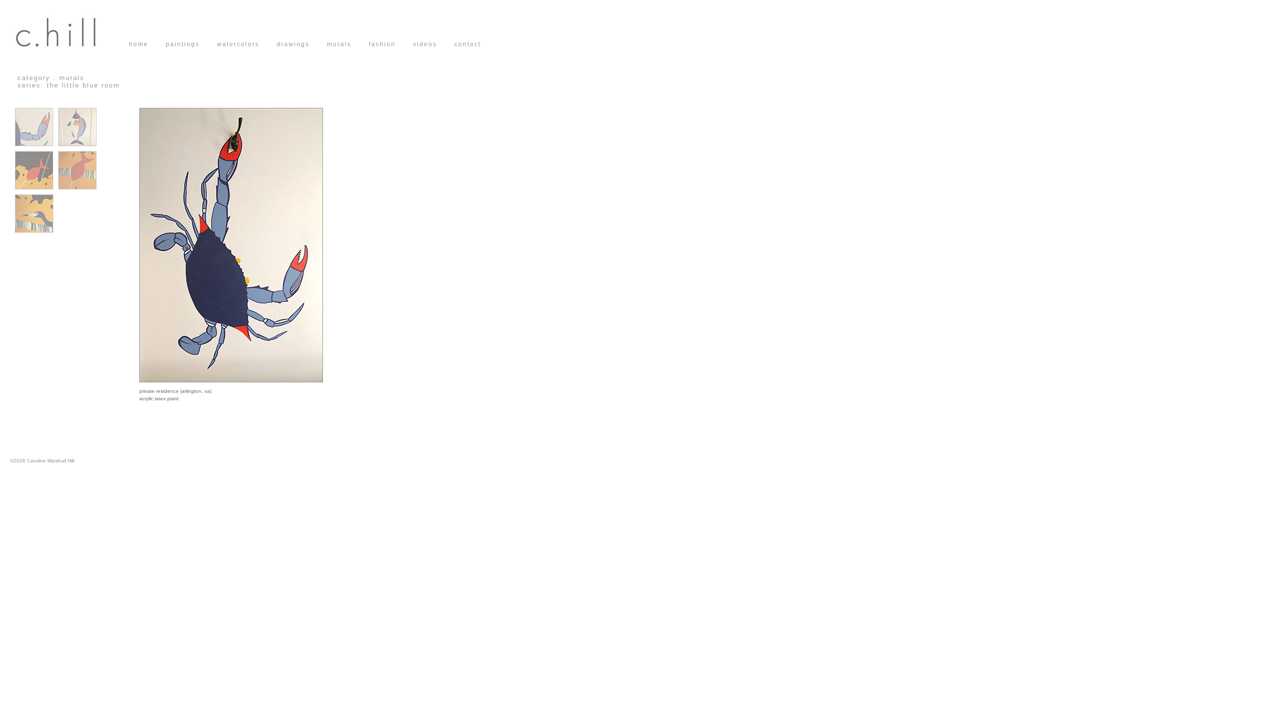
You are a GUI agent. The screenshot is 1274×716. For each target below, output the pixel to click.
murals (348, 44)
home (147, 44)
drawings (302, 44)
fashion (391, 44)
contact (467, 44)
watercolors (247, 44)
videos (433, 44)
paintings (191, 44)
